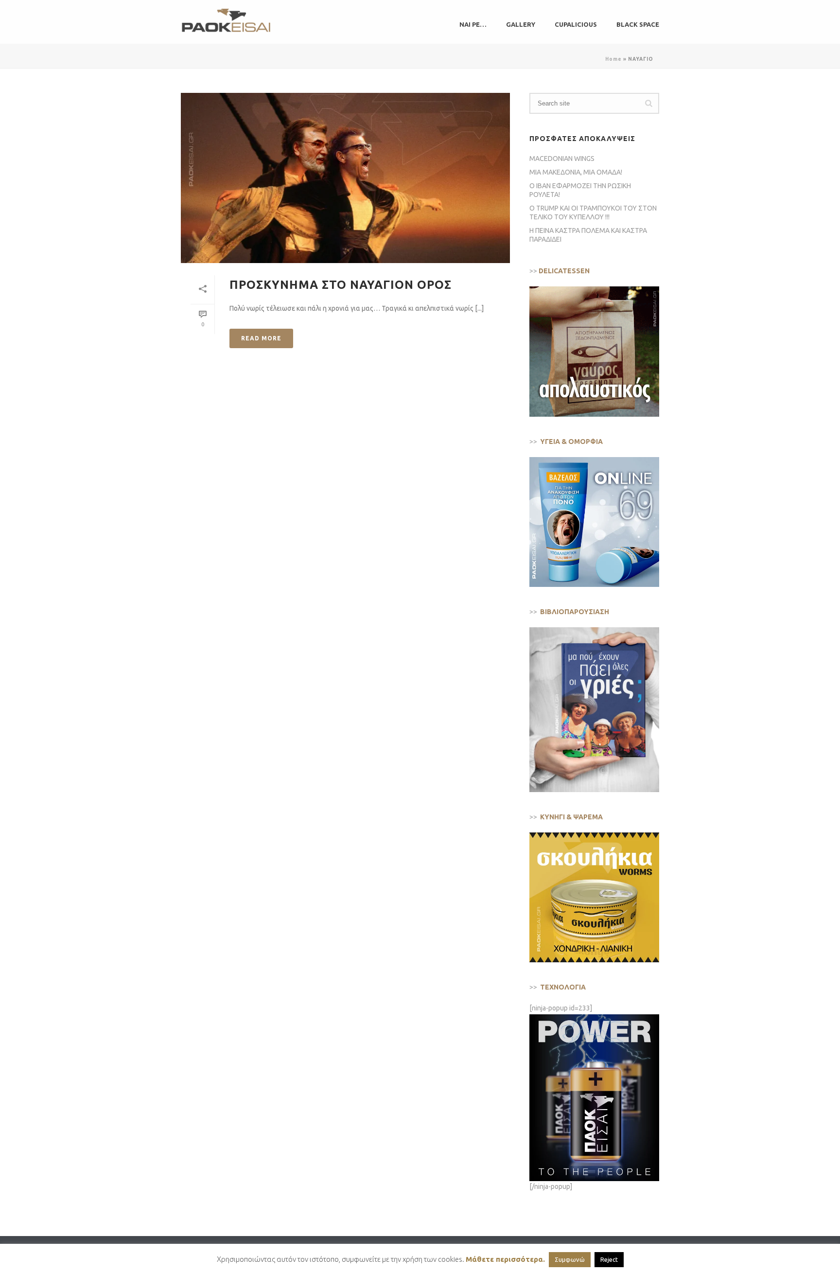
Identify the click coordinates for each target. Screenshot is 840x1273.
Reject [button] (609, 1259)
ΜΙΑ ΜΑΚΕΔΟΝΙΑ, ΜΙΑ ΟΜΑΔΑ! (575, 172)
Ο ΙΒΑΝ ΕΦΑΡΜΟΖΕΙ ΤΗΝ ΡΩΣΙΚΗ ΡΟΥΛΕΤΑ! (580, 190)
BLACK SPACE (637, 24)
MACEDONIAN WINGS (562, 158)
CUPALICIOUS (576, 24)
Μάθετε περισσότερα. (505, 1259)
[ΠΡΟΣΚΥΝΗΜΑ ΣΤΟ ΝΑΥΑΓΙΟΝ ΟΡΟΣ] (345, 178)
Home (613, 59)
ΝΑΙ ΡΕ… (473, 24)
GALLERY (520, 24)
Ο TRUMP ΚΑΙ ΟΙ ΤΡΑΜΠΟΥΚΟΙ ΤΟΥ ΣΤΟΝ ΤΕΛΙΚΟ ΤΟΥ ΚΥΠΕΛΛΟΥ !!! (593, 212)
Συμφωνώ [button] (570, 1259)
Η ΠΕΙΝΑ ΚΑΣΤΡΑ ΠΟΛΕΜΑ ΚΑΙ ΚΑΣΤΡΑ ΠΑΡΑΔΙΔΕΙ (588, 235)
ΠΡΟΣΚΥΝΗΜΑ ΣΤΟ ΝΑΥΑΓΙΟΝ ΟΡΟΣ (340, 284)
